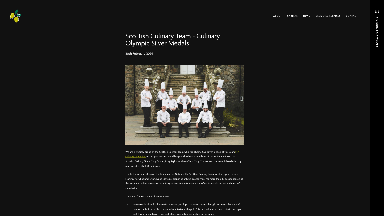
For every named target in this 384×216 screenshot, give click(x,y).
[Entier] (16, 16)
